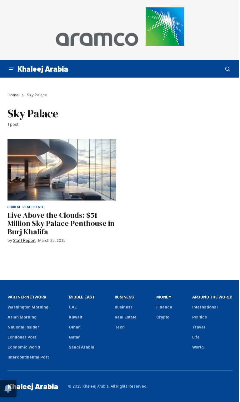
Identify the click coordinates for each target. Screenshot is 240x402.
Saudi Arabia (81, 347)
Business (124, 297)
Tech (120, 327)
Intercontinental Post (28, 357)
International (205, 307)
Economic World (24, 347)
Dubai (15, 207)
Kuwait (75, 317)
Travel (198, 327)
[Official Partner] (120, 30)
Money (163, 297)
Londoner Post (22, 337)
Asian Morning (22, 317)
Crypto (162, 317)
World (198, 347)
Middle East (82, 297)
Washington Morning (28, 307)
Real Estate (33, 207)
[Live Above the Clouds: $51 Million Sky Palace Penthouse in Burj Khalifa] (62, 170)
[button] (11, 69)
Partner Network (27, 297)
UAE (73, 307)
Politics (199, 317)
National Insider (23, 327)
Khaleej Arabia (43, 68)
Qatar (74, 337)
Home (13, 95)
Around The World (212, 297)
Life (196, 337)
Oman (75, 327)
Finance (164, 307)
